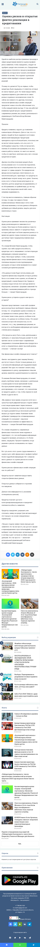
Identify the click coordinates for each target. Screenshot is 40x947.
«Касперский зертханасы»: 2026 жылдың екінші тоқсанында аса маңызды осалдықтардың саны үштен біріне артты (10, 587)
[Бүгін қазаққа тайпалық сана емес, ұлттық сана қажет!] (7, 687)
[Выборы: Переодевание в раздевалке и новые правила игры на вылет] (7, 677)
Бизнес (5, 13)
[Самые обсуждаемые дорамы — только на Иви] (7, 717)
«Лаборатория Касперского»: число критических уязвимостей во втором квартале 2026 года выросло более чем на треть (29, 576)
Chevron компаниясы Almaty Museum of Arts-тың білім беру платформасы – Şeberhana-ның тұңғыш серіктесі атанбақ (29, 617)
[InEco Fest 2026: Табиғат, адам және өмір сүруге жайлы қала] (7, 697)
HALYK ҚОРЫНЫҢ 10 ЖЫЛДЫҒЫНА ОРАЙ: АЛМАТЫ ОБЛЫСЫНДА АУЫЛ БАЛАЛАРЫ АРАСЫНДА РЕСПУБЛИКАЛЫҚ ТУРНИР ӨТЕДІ (25, 662)
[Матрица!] (20, 4)
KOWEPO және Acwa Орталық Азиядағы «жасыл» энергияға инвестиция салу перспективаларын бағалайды (26, 821)
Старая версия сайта (20, 932)
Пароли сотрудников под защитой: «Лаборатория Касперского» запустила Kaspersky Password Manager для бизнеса (18, 834)
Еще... (20, 843)
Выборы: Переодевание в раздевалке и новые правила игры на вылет (25, 676)
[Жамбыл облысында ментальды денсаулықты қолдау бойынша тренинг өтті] (7, 646)
